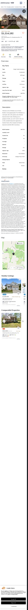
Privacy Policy (15, 594)
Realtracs (12, 183)
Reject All (13, 603)
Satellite (21, 243)
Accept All (13, 599)
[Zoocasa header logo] (7, 3)
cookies (6, 590)
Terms (8, 594)
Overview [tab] (3, 56)
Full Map (21, 267)
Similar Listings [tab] (18, 56)
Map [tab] (10, 56)
